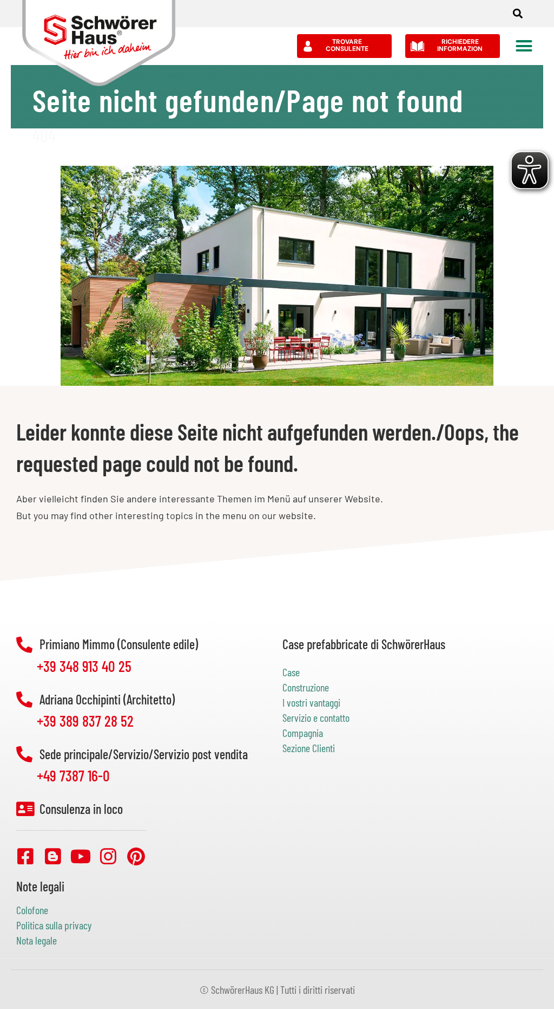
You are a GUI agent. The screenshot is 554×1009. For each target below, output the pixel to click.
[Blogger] (53, 856)
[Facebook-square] (25, 856)
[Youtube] (80, 856)
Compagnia (302, 732)
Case (291, 671)
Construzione (305, 687)
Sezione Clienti (308, 747)
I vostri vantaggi (311, 702)
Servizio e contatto (315, 717)
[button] (517, 14)
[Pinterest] (136, 856)
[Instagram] (108, 856)
